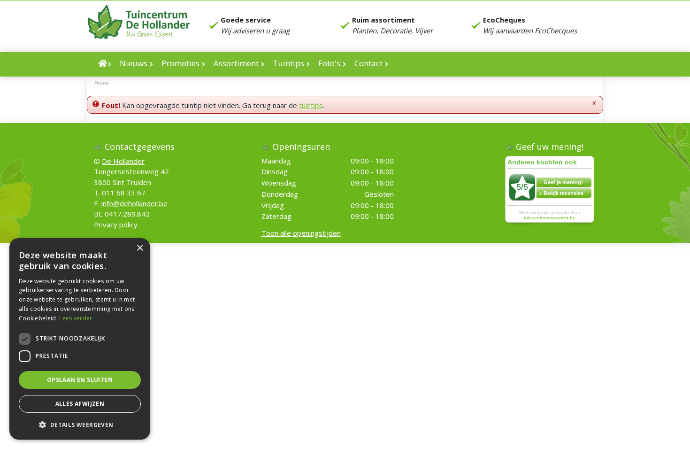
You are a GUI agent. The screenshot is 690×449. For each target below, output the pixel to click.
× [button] (139, 248)
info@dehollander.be (134, 203)
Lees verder (75, 318)
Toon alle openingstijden (301, 233)
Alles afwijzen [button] (80, 404)
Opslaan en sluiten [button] (80, 380)
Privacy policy (116, 224)
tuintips (311, 105)
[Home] (104, 64)
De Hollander (123, 160)
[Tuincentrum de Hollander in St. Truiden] (138, 22)
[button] (80, 424)
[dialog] (79, 339)
